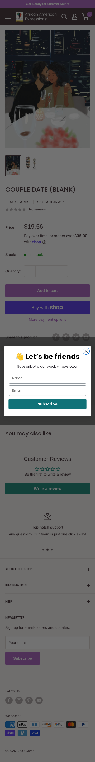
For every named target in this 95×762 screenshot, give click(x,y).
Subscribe (48, 404)
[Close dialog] (86, 351)
